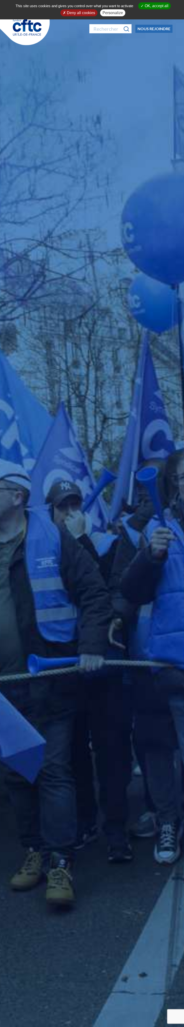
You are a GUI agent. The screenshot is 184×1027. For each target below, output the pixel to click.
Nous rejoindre (154, 28)
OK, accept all (156, 6)
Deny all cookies (80, 13)
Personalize (113, 13)
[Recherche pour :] (110, 28)
